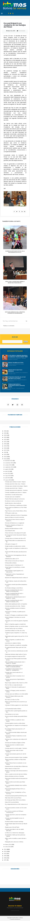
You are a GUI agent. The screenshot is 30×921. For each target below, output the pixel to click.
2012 (5, 849)
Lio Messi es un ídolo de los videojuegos (14, 832)
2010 (5, 853)
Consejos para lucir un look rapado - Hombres (16, 748)
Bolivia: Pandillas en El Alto (15, 362)
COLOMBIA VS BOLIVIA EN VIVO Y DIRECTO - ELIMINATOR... (14, 669)
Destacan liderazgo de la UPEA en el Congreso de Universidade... (15, 312)
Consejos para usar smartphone (12, 496)
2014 (5, 456)
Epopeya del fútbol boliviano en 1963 (13, 528)
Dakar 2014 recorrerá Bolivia (12, 802)
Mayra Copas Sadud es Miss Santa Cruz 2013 (16, 682)
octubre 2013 (8, 465)
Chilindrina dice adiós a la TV (12, 558)
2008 (5, 858)
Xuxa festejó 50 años (10, 530)
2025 (5, 433)
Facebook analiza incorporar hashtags (14, 821)
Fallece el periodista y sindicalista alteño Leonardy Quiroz (16, 385)
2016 (5, 452)
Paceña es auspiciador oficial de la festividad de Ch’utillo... (15, 252)
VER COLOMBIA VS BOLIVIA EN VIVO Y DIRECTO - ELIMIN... (15, 662)
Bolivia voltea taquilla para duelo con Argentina (16, 604)
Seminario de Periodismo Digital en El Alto (15, 742)
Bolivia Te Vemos (19, 917)
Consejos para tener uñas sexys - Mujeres (15, 483)
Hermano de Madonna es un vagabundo (14, 523)
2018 (5, 448)
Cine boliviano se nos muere (12, 714)
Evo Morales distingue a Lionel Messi (14, 588)
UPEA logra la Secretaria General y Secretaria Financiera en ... (15, 282)
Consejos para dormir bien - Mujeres (13, 488)
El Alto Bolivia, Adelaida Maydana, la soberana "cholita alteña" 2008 (18, 356)
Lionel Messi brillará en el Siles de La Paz (15, 630)
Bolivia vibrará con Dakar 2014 (12, 768)
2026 (5, 431)
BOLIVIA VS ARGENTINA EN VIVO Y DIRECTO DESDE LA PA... (14, 601)
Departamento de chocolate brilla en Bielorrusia (16, 766)
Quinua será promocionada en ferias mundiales (16, 757)
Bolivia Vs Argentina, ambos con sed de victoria (16, 626)
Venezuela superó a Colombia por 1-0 (14, 565)
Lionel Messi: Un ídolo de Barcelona (13, 494)
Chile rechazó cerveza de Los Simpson (14, 560)
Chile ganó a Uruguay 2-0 (11, 544)
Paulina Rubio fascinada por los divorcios (15, 498)
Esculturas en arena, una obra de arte (14, 501)
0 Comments (21, 31)
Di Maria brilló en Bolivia (10, 563)
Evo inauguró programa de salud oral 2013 (15, 656)
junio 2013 (7, 473)
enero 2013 (8, 846)
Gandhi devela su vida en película (13, 503)
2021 (5, 441)
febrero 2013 (8, 844)
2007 (5, 860)
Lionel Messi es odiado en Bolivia (13, 643)
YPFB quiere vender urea (11, 513)
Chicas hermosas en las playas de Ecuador (15, 532)
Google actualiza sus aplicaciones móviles (15, 546)
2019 (5, 446)
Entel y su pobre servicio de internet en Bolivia (16, 774)
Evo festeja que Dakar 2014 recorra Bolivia (15, 800)
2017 (5, 450)
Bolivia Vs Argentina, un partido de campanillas (16, 645)
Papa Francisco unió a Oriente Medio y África (16, 510)
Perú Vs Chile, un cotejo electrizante (13, 685)
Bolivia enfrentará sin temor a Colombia (14, 776)
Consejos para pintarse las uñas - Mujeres (15, 606)
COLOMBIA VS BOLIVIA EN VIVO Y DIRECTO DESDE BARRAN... (14, 666)
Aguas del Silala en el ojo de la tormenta (14, 517)
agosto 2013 (8, 469)
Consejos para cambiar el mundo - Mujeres (15, 481)
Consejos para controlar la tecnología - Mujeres (16, 486)
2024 (5, 435)
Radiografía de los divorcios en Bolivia (14, 841)
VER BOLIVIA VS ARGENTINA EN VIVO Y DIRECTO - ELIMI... (15, 597)
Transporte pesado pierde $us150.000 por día (16, 795)
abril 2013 (7, 477)
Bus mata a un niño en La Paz (12, 699)
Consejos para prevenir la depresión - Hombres (16, 490)
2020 (5, 443)
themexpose (17, 919)
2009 (5, 855)
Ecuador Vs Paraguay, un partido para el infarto (16, 615)
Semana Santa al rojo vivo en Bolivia (13, 628)
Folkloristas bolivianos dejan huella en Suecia (16, 654)
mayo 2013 (8, 475)
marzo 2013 (8, 480)
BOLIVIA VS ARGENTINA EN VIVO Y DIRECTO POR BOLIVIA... (14, 590)
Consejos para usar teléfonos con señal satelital (16, 694)
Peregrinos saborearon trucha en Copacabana (16, 515)
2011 (5, 851)
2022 (5, 439)
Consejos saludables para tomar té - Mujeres (15, 492)
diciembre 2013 (9, 460)
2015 (5, 454)
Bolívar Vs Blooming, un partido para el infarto (16, 505)
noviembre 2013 (9, 462)
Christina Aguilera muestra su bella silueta (15, 723)
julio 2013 (7, 471)
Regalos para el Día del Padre (12, 827)
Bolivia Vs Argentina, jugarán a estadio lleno (15, 624)
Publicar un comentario (8, 325)
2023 (5, 437)
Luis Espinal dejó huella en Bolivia (13, 708)
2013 (5, 458)
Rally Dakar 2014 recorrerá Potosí (13, 797)
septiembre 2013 (9, 467)
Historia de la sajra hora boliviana (15, 370)
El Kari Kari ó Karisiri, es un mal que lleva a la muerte (16, 377)
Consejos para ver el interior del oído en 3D (15, 538)
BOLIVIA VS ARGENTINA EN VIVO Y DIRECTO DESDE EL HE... (14, 594)
